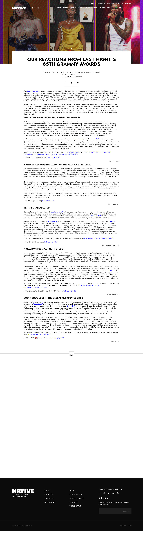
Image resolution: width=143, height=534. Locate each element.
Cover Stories (90, 8)
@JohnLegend (95, 152)
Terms (129, 525)
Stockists (110, 3)
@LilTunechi (106, 152)
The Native (71, 77)
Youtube (118, 493)
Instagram (32, 8)
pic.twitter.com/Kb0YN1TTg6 (41, 334)
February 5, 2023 (57, 338)
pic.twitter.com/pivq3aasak (102, 238)
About (47, 490)
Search (128, 8)
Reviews (93, 3)
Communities (76, 8)
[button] (71, 48)
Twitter (38, 8)
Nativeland (119, 3)
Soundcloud (113, 493)
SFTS (115, 8)
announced (78, 139)
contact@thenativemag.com (110, 489)
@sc (86, 152)
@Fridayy (40, 154)
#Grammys (48, 154)
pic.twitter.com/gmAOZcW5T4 (65, 154)
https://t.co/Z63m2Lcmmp (88, 285)
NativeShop (101, 3)
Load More (71, 469)
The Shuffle (75, 506)
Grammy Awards (33, 91)
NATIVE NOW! (105, 8)
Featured (74, 502)
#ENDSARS (128, 3)
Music (58, 8)
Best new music (77, 498)
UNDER (122, 8)
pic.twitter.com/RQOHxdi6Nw (35, 287)
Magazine (48, 494)
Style (65, 8)
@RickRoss (28, 154)
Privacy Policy (122, 525)
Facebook (44, 8)
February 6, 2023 (53, 158)
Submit (125, 511)
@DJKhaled (73, 152)
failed (96, 139)
